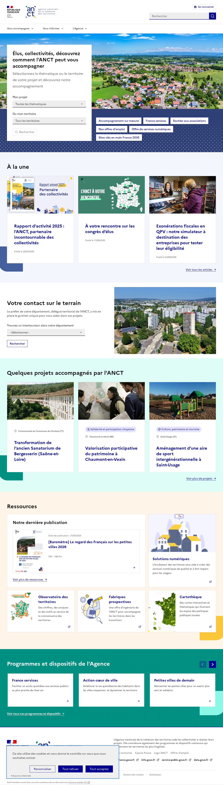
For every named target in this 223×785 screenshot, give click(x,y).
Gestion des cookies (133, 774)
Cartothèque (191, 597)
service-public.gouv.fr (174, 760)
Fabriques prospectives (120, 599)
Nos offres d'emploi (112, 129)
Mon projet (20, 97)
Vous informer (51, 28)
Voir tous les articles (199, 269)
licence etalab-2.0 (78, 782)
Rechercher (212, 16)
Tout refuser (70, 769)
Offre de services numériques (151, 129)
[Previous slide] (202, 664)
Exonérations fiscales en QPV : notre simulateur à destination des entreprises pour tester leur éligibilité (181, 237)
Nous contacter (123, 753)
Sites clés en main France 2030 (119, 137)
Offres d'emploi (180, 753)
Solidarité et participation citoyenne (112, 429)
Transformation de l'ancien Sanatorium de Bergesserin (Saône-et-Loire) (37, 451)
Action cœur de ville (100, 680)
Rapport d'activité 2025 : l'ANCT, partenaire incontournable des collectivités (39, 234)
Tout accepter (99, 769)
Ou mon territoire (24, 114)
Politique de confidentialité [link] (21, 776)
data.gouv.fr (201, 760)
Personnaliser (42, 769)
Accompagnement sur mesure (119, 121)
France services (156, 121)
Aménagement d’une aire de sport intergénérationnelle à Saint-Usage (181, 456)
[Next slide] (212, 664)
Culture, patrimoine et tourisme (180, 429)
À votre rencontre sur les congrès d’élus (110, 229)
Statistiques (155, 774)
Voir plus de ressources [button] (28, 579)
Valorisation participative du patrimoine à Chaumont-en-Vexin (111, 454)
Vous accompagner (18, 28)
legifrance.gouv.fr (124, 760)
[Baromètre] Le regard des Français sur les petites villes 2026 (90, 544)
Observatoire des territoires (53, 599)
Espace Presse (143, 753)
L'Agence (78, 28)
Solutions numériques (171, 558)
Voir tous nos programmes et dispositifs (33, 714)
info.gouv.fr (148, 760)
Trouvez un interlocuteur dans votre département (40, 325)
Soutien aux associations (189, 121)
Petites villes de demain (174, 680)
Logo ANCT (161, 753)
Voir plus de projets (199, 478)
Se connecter (206, 7)
